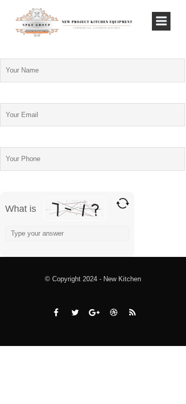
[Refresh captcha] (122, 203)
